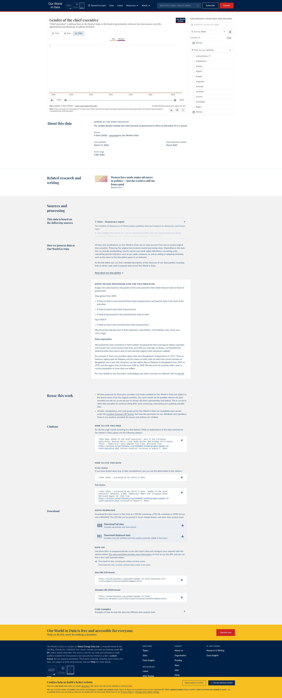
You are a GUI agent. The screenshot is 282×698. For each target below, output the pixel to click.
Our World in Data (55, 5)
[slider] (65, 100)
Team (177, 665)
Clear (229, 38)
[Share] (177, 110)
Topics (145, 651)
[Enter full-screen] (183, 110)
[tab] (56, 33)
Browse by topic (98, 6)
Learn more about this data (86, 106)
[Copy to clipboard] (178, 440)
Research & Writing (215, 651)
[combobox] (179, 6)
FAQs (93, 662)
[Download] (171, 110)
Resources (131, 6)
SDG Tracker (148, 676)
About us (179, 651)
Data (111, 6)
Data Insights (149, 660)
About (144, 6)
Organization (180, 656)
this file (181, 374)
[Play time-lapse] (51, 100)
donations (86, 686)
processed (114, 136)
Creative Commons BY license (120, 414)
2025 (181, 100)
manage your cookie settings (147, 692)
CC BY (182, 106)
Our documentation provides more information (130, 554)
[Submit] (197, 5)
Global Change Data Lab (88, 647)
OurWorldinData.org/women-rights (165, 106)
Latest (120, 6)
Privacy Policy (127, 692)
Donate (226, 6)
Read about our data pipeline (108, 273)
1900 (59, 100)
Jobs (177, 670)
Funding (178, 660)
